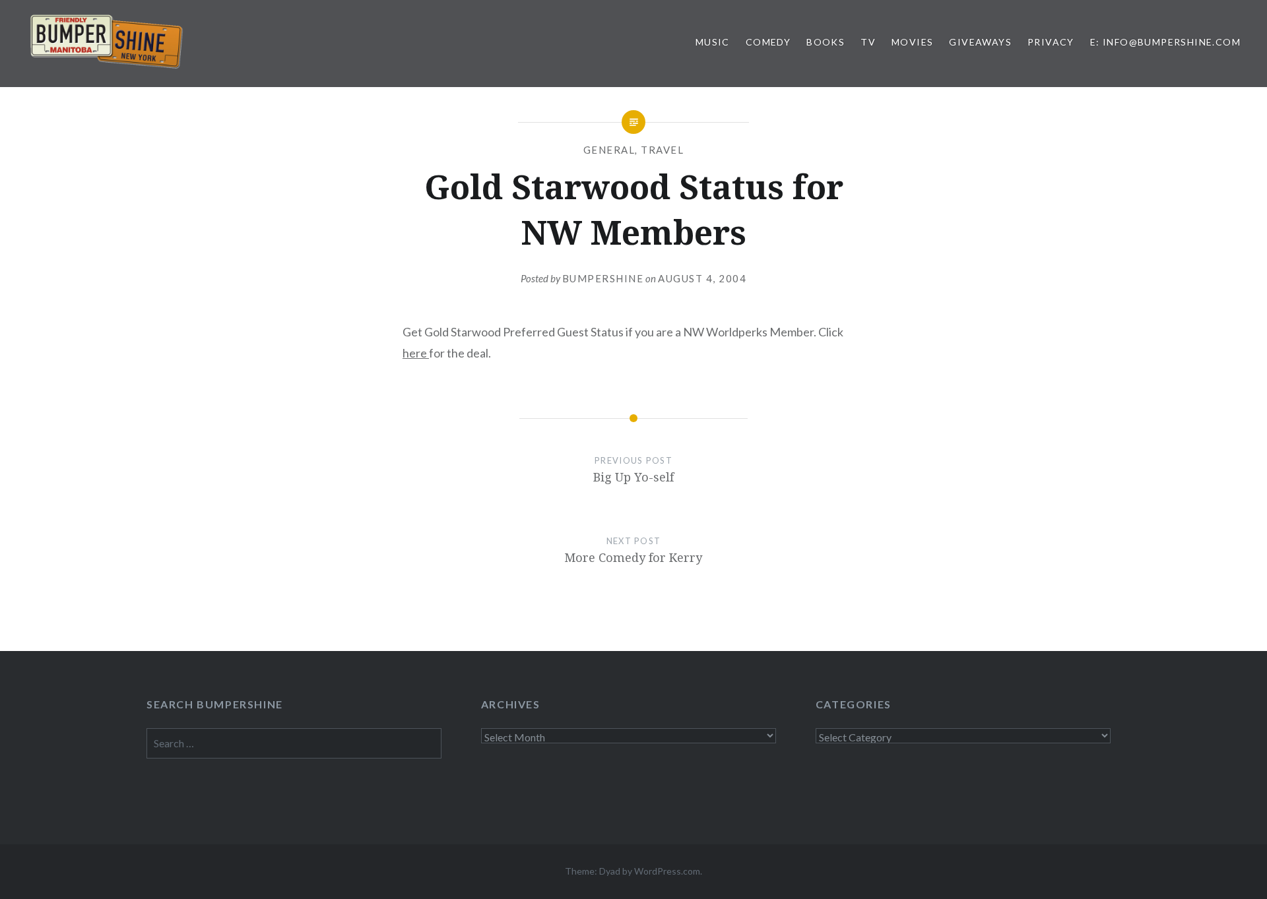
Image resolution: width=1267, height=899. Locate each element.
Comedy (768, 41)
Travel (662, 150)
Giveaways (980, 41)
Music (713, 41)
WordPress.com (667, 871)
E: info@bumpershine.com (1165, 41)
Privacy (1050, 41)
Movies (912, 41)
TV (868, 41)
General (609, 150)
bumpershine (603, 278)
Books (825, 41)
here (416, 353)
